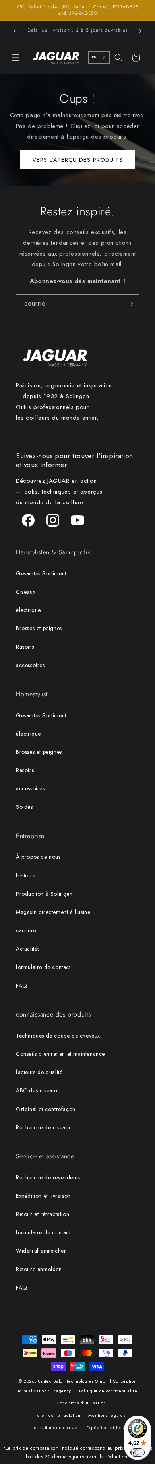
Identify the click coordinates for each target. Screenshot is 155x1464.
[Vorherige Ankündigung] (14, 31)
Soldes (24, 807)
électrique (28, 610)
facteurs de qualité (39, 1072)
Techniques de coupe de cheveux (58, 1036)
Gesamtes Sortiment (41, 573)
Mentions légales (106, 1415)
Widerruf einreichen (41, 1251)
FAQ (21, 986)
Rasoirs (25, 647)
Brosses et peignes (39, 628)
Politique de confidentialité (108, 1391)
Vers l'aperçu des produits (77, 159)
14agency (61, 1391)
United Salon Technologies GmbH (73, 1381)
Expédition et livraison (43, 1196)
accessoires (30, 665)
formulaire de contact (43, 967)
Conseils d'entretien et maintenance (60, 1054)
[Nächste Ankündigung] (140, 31)
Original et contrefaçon (46, 1109)
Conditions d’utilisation (81, 1403)
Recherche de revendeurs (48, 1177)
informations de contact (53, 1427)
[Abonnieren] (130, 303)
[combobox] (99, 57)
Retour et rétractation (42, 1214)
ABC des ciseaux (37, 1090)
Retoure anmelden (39, 1269)
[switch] (137, 1452)
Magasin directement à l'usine (53, 912)
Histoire (25, 875)
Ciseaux (25, 592)
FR (94, 57)
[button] (16, 57)
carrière (26, 930)
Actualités (28, 949)
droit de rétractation (59, 1415)
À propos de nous (38, 857)
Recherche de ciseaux (43, 1127)
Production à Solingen (44, 894)
